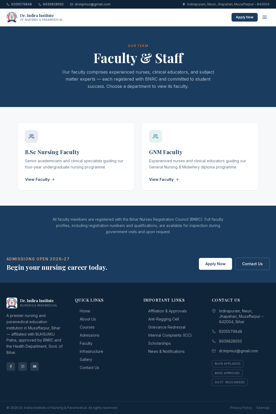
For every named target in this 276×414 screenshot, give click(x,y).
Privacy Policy (241, 408)
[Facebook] (10, 366)
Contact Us (252, 263)
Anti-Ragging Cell (163, 319)
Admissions (89, 335)
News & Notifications (166, 351)
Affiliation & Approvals (167, 311)
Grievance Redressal (166, 327)
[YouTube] (34, 366)
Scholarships (159, 343)
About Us (88, 319)
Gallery (86, 359)
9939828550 (53, 4)
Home (85, 311)
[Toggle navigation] (265, 17)
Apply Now (244, 17)
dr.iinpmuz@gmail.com (93, 4)
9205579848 (21, 4)
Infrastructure (91, 351)
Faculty (86, 343)
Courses (87, 327)
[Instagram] (22, 366)
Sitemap (263, 408)
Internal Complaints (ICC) (170, 335)
